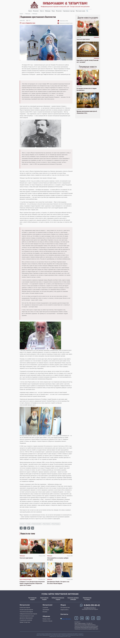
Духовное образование (26, 618)
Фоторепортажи (65, 607)
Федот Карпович (46, 523)
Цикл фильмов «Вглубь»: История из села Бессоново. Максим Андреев (58, 582)
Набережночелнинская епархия (58, 598)
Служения (45, 607)
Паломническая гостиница (87, 598)
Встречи (45, 611)
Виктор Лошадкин (56, 523)
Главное (30, 11)
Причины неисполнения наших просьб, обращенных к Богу (87, 112)
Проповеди (46, 609)
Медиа (53, 11)
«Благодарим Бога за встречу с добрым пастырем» (57, 559)
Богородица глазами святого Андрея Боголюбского (86, 89)
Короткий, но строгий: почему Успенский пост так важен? (87, 61)
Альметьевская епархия (44, 598)
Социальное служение (26, 620)
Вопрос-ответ (46, 619)
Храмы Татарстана (25, 622)
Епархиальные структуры (69, 11)
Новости (42, 11)
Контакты (64, 614)
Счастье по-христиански (26, 558)
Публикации (47, 11)
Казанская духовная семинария (73, 598)
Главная (21, 13)
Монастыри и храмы (80, 11)
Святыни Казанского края (27, 616)
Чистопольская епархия (32, 598)
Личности (22, 523)
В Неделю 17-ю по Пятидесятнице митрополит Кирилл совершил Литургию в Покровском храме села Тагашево (32, 583)
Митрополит (36, 11)
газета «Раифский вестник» (28, 23)
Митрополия (59, 11)
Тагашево (28, 523)
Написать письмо (47, 621)
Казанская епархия (25, 607)
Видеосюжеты (64, 609)
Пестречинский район (36, 523)
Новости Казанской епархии (26, 579)
